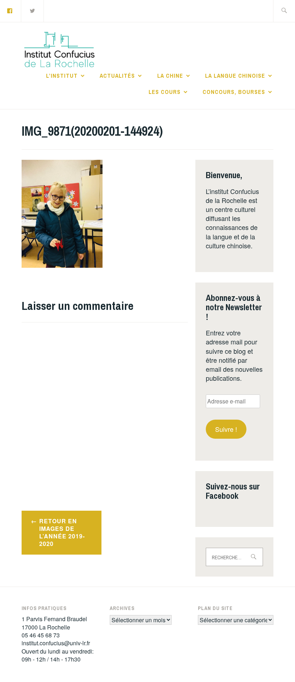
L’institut (62, 76)
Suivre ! (226, 429)
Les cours (165, 92)
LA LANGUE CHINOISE (235, 76)
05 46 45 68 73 (41, 635)
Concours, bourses (234, 92)
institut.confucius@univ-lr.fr (56, 643)
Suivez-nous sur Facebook (233, 490)
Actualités (117, 76)
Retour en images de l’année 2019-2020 (62, 532)
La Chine (170, 76)
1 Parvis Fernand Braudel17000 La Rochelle (54, 623)
